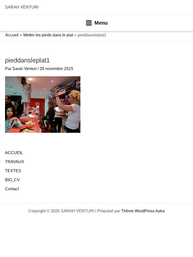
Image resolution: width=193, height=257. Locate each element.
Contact (12, 189)
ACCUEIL (14, 153)
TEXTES (13, 171)
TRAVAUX (14, 162)
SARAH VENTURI (21, 7)
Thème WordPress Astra (143, 211)
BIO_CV (12, 180)
